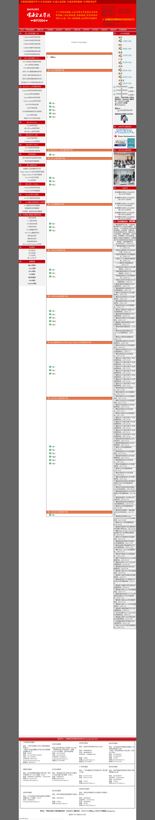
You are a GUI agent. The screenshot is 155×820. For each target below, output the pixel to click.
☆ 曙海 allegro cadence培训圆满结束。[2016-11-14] (124, 551)
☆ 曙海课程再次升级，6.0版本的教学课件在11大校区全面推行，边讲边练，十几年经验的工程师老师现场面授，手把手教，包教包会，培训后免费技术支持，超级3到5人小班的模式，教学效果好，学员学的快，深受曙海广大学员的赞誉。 (125, 230)
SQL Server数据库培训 (32, 233)
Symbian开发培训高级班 (32, 94)
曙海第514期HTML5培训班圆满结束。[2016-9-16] (125, 572)
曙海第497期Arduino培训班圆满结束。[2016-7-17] (125, 591)
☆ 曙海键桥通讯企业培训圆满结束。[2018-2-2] (124, 277)
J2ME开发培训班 (32, 108)
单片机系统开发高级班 (32, 161)
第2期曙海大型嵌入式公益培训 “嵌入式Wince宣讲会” (125, 213)
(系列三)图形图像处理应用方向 (32, 79)
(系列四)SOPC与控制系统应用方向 (32, 82)
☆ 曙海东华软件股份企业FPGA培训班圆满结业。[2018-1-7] (125, 350)
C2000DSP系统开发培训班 (31, 37)
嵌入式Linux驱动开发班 (31, 131)
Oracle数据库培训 (32, 230)
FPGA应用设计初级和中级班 (32, 62)
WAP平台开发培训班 (32, 104)
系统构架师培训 (32, 241)
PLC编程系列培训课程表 (32, 205)
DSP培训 (32, 274)
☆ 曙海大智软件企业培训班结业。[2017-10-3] (123, 474)
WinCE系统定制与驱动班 (32, 151)
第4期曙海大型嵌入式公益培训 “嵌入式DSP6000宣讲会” (125, 204)
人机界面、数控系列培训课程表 (32, 211)
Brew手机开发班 (32, 115)
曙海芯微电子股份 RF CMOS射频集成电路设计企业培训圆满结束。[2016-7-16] (125, 596)
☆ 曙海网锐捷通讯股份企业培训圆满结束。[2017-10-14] (124, 444)
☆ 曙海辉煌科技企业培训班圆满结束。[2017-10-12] (124, 452)
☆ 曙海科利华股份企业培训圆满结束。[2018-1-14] (124, 319)
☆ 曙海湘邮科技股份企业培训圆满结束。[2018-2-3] (124, 272)
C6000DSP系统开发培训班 (31, 44)
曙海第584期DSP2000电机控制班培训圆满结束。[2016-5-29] (124, 618)
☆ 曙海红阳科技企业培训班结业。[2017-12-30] (123, 355)
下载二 (53, 107)
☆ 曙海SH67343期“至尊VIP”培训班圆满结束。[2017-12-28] (124, 363)
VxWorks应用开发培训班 (32, 188)
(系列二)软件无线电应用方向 (32, 75)
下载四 (53, 114)
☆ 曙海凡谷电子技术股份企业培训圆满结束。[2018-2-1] (124, 281)
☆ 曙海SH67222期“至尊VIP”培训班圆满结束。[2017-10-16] (124, 435)
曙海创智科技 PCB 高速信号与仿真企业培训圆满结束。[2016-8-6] (124, 581)
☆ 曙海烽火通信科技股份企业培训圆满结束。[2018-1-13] (124, 323)
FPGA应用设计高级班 (32, 65)
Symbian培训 (32, 283)
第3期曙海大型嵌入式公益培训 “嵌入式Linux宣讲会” (125, 209)
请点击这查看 (68, 751)
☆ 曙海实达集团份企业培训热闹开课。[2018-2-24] (124, 251)
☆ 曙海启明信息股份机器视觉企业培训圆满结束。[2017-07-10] (124, 503)
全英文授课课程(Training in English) (115, 25)
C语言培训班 (32, 218)
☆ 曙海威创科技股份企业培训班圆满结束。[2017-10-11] (124, 457)
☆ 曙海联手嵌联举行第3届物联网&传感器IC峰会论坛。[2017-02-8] (124, 527)
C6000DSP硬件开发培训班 (31, 48)
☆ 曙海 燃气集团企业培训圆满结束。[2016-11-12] (124, 555)
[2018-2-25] (130, 244)
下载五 (53, 117)
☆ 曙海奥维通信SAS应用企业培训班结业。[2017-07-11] (124, 498)
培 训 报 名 (32, 250)
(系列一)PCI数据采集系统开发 (32, 72)
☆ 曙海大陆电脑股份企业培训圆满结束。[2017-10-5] (124, 465)
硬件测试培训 (32, 239)
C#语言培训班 (31, 227)
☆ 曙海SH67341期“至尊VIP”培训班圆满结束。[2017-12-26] (124, 372)
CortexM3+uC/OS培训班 (32, 141)
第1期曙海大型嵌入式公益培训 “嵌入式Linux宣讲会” (125, 218)
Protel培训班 (32, 180)
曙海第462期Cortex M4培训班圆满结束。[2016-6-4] (125, 605)
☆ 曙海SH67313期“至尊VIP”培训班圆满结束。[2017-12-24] (124, 380)
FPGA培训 (32, 271)
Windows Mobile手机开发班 (32, 101)
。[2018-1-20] (122, 294)
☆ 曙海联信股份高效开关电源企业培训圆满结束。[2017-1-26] (124, 542)
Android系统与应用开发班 (32, 97)
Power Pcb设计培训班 (32, 177)
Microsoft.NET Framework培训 (32, 244)
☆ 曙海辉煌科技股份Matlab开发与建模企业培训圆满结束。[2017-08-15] (125, 493)
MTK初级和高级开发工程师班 (32, 111)
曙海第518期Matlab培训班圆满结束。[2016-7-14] (124, 601)
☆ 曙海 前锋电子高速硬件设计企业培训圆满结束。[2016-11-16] (124, 546)
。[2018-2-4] (127, 269)
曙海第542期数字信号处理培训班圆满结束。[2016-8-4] (124, 586)
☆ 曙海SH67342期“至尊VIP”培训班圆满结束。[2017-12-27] (124, 367)
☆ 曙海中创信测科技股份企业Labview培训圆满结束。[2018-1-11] (124, 332)
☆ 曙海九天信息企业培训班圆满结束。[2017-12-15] (124, 401)
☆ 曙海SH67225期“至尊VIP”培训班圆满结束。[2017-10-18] (124, 427)
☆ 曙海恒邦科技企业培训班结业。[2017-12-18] (123, 389)
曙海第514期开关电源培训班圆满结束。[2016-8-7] (124, 576)
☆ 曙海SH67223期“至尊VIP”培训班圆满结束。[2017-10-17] (124, 431)
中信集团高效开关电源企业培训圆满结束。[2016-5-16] (124, 622)
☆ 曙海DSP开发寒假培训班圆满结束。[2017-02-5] (124, 538)
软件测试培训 (32, 236)
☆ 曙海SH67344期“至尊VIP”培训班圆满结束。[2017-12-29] (124, 359)
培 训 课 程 (32, 253)
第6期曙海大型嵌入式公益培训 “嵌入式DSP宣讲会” (125, 193)
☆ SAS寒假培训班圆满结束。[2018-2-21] (124, 264)
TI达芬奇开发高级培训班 (32, 54)
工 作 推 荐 (32, 255)
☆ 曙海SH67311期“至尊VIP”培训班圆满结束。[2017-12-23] (124, 384)
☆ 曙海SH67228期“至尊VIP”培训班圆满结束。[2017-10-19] (124, 423)
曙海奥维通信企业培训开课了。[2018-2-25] (125, 247)
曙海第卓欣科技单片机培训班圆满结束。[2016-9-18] (124, 568)
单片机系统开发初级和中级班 (32, 158)
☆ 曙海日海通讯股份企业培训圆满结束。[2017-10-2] (124, 478)
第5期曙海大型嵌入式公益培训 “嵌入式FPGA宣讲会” (125, 198)
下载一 (53, 103)
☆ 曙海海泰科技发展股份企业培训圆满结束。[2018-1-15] (124, 315)
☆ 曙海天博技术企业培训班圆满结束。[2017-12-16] (124, 397)
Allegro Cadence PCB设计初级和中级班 (32, 172)
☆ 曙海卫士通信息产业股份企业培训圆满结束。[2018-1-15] (124, 310)
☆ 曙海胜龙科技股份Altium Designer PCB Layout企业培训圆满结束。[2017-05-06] (124, 518)
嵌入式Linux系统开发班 (31, 128)
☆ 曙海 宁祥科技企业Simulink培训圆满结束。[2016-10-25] (125, 559)
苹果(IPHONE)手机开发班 (32, 118)
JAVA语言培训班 (32, 224)
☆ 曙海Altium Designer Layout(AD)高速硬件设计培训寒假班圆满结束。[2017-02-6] (125, 533)
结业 (121, 269)
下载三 (53, 110)
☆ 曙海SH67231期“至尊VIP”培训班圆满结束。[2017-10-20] (124, 418)
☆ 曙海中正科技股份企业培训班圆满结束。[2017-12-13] (124, 406)
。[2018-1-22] (125, 286)
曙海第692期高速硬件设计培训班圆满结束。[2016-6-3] (124, 609)
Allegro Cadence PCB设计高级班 (32, 175)
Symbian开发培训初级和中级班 (32, 90)
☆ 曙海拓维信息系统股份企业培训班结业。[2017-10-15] (124, 440)
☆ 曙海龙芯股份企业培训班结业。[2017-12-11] (123, 410)
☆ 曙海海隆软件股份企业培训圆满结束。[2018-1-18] (124, 302)
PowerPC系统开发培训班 (32, 198)
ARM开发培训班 (32, 138)
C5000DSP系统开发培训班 (31, 40)
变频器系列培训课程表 (32, 208)
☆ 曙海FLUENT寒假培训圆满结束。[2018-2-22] (125, 260)
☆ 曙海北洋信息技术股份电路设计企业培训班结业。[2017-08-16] (124, 488)
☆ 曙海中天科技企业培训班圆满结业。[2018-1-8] (124, 346)
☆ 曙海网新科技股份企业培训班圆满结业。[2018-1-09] (124, 342)
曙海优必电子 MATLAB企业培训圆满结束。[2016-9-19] (124, 563)
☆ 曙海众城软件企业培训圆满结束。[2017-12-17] (124, 393)
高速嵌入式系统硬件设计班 (32, 169)
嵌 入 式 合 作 (32, 258)
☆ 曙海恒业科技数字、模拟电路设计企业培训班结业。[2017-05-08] (124, 512)
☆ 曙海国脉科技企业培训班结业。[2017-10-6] (123, 461)
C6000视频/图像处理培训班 (32, 51)
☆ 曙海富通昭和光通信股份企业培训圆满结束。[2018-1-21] (124, 289)
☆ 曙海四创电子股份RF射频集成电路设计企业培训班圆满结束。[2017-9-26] (124, 483)
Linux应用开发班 (32, 125)
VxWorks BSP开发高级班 (32, 191)
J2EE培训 (32, 280)
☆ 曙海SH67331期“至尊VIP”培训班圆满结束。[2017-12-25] (124, 376)
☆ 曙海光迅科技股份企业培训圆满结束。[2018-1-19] (124, 298)
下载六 (53, 464)
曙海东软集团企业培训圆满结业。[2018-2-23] (125, 255)
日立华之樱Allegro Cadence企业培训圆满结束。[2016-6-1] (124, 614)
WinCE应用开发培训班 (32, 148)
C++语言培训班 (32, 221)
